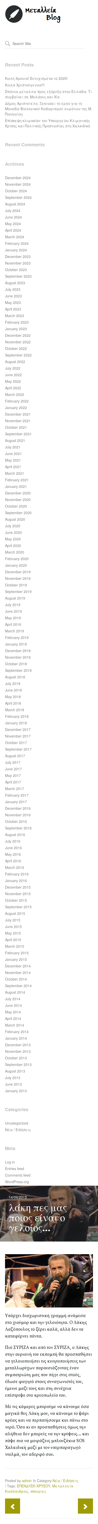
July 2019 (12, 604)
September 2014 (18, 985)
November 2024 (18, 184)
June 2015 (13, 926)
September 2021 (18, 433)
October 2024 (16, 190)
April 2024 (13, 230)
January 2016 (16, 880)
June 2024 (13, 217)
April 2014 (13, 1018)
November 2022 (18, 341)
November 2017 (18, 736)
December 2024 (18, 177)
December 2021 (18, 414)
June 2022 (13, 374)
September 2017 (18, 749)
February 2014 (17, 1031)
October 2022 (16, 348)
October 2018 (16, 663)
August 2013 (15, 1071)
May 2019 (13, 617)
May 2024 (13, 223)
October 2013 (16, 1057)
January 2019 (16, 644)
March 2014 (14, 1025)
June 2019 (13, 611)
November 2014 (18, 972)
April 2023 (13, 309)
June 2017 (13, 768)
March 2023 (14, 315)
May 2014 (13, 1011)
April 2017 (13, 781)
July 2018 (12, 683)
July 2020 (12, 525)
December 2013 (18, 1044)
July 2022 (12, 368)
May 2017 (13, 775)
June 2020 (13, 532)
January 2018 (16, 722)
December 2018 (18, 650)
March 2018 (14, 709)
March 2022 (14, 394)
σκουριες (38, 1491)
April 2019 (13, 624)
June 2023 (13, 295)
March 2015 (14, 946)
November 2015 (18, 893)
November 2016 (18, 814)
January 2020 (16, 565)
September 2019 (18, 591)
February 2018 (17, 716)
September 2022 (18, 355)
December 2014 (18, 965)
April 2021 (13, 466)
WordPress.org (17, 1181)
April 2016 (13, 860)
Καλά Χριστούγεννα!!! (24, 84)
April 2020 (13, 545)
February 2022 (17, 400)
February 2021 (17, 479)
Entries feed (14, 1168)
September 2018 (18, 670)
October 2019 (16, 584)
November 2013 (18, 1051)
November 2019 (18, 578)
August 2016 (15, 834)
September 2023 (18, 276)
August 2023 (15, 282)
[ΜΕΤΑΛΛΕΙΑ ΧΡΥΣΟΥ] (33, 21)
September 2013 (18, 1064)
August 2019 (15, 598)
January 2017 (16, 801)
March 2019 (14, 630)
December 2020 (18, 492)
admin (27, 1480)
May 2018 (13, 696)
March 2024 (14, 236)
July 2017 (12, 762)
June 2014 (13, 1005)
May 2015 (13, 933)
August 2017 (15, 755)
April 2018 (13, 703)
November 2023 (18, 263)
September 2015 (18, 906)
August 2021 (15, 440)
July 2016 (12, 841)
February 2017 (17, 795)
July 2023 (12, 289)
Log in (10, 1161)
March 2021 (14, 473)
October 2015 (16, 900)
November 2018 (18, 657)
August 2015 (15, 913)
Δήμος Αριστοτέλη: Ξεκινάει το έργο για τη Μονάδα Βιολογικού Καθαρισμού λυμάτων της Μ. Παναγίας (48, 108)
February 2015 (17, 952)
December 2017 (18, 729)
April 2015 (13, 939)
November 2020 (18, 499)
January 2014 (16, 1038)
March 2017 (14, 788)
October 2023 (16, 269)
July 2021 (12, 446)
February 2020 (17, 558)
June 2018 (13, 690)
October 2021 (16, 427)
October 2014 (16, 979)
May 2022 (13, 381)
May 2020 (13, 538)
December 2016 (18, 808)
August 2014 (15, 992)
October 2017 (16, 742)
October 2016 (16, 821)
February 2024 (17, 243)
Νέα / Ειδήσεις (18, 1129)
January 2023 (16, 328)
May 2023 (13, 302)
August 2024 (15, 203)
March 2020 (14, 552)
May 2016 (13, 854)
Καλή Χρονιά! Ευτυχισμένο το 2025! (36, 78)
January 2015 (16, 959)
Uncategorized (16, 1123)
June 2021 (13, 453)
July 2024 (12, 210)
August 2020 (15, 519)
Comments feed (17, 1175)
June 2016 (13, 847)
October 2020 (16, 506)
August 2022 (15, 361)
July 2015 (12, 919)
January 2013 (16, 1090)
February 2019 (17, 637)
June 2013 (13, 1084)
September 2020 (18, 512)
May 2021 (13, 460)
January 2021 (16, 486)
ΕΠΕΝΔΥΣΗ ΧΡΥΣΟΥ (33, 1485)
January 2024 (16, 249)
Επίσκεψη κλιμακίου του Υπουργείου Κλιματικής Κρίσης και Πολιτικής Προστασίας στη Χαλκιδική (47, 123)
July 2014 (12, 998)
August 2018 (15, 676)
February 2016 (17, 873)
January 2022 (16, 407)
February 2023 (17, 322)
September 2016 (18, 827)
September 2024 (18, 197)
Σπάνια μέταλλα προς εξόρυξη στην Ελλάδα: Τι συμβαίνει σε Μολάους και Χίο (48, 94)
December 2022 (18, 335)
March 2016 (14, 867)
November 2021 (18, 420)
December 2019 (18, 571)
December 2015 (18, 887)
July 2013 (12, 1077)
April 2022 (13, 387)
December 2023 (18, 256)
